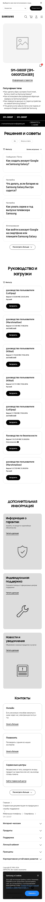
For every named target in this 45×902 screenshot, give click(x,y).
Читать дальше (12, 533)
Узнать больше (12, 724)
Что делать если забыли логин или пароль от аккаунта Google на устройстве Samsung (22, 107)
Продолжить (36, 8)
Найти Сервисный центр (16, 781)
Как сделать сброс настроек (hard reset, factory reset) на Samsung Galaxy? (20, 93)
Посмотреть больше (21, 792)
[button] (22, 163)
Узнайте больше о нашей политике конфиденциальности (22, 887)
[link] (40, 65)
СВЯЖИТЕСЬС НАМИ (35, 123)
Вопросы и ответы (26, 141)
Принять (32, 893)
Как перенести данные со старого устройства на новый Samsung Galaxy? (22, 102)
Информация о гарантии (22, 80)
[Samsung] (7, 16)
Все (15, 141)
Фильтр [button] (9, 149)
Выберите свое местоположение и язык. (17, 3)
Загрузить (13, 306)
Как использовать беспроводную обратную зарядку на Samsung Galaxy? (21, 97)
